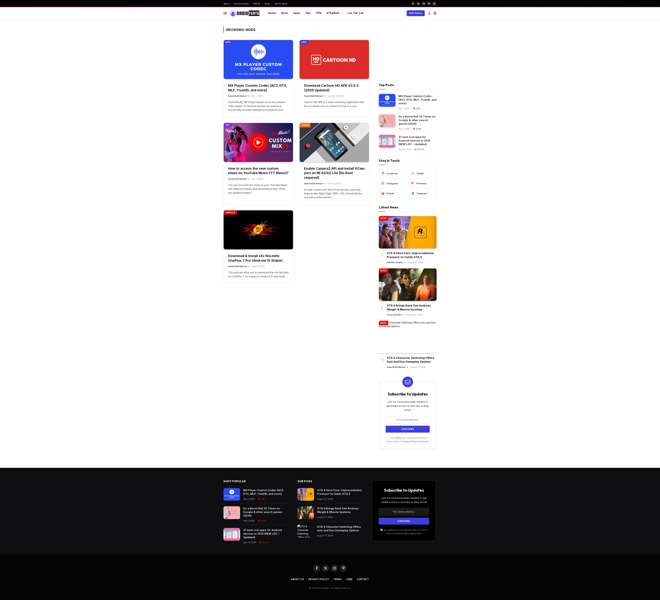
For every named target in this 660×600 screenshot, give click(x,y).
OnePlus (230, 212)
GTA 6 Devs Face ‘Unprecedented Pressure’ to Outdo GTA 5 (410, 255)
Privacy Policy (241, 3)
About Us (297, 579)
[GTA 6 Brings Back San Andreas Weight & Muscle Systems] (408, 284)
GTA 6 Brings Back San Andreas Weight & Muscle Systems (409, 307)
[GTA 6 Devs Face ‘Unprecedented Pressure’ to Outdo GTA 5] (408, 232)
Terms (337, 579)
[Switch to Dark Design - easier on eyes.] (429, 13)
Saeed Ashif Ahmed (237, 96)
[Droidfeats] (244, 13)
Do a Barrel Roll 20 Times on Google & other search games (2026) (417, 120)
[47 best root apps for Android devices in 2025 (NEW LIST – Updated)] (387, 141)
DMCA (256, 3)
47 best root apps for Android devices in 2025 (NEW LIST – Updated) (414, 140)
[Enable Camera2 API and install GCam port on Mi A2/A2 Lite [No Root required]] (334, 142)
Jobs (349, 579)
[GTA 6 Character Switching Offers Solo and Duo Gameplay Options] (408, 337)
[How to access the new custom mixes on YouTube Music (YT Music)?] (258, 142)
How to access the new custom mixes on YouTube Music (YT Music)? (258, 171)
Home (272, 13)
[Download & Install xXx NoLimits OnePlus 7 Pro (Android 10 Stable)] (258, 229)
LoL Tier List (356, 13)
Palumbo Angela (395, 262)
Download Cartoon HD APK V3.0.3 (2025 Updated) (331, 88)
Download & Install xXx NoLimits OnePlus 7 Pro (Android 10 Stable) (255, 258)
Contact (363, 579)
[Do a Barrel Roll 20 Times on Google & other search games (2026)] (387, 120)
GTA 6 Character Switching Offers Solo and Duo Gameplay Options (410, 359)
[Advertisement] (408, 50)
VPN (318, 13)
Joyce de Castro (394, 314)
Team (267, 3)
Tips (308, 13)
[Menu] (225, 13)
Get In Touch (280, 3)
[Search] (435, 13)
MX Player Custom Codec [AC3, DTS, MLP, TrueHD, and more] (257, 88)
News (284, 13)
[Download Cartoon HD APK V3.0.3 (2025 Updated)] (334, 59)
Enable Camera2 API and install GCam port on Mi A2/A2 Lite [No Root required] (334, 173)
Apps (296, 13)
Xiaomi (305, 125)
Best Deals (415, 13)
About (226, 3)
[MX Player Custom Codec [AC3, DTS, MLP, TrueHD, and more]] (258, 59)
